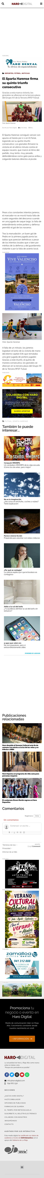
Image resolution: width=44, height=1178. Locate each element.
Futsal (8, 421)
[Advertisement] (22, 31)
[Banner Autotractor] (22, 887)
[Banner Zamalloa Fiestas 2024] (22, 977)
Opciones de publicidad (15, 1103)
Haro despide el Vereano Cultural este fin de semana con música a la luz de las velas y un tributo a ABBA (20, 747)
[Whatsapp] (27, 1074)
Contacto (9, 1124)
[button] (22, 1167)
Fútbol (17, 73)
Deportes (9, 73)
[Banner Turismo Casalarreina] (22, 385)
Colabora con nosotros (16, 1117)
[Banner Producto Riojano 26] (22, 995)
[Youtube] (22, 1074)
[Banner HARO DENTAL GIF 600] (22, 68)
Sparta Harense (20, 421)
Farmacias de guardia (14, 1106)
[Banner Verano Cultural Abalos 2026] (22, 946)
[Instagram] (17, 1074)
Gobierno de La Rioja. (20, 1140)
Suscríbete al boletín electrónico (21, 1113)
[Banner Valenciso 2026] (22, 309)
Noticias (26, 73)
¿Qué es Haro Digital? (14, 1096)
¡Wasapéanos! (11, 1121)
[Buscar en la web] (3, 4)
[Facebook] (7, 1074)
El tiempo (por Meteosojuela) (18, 1110)
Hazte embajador (12, 1099)
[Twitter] (12, 1074)
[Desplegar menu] (41, 4)
